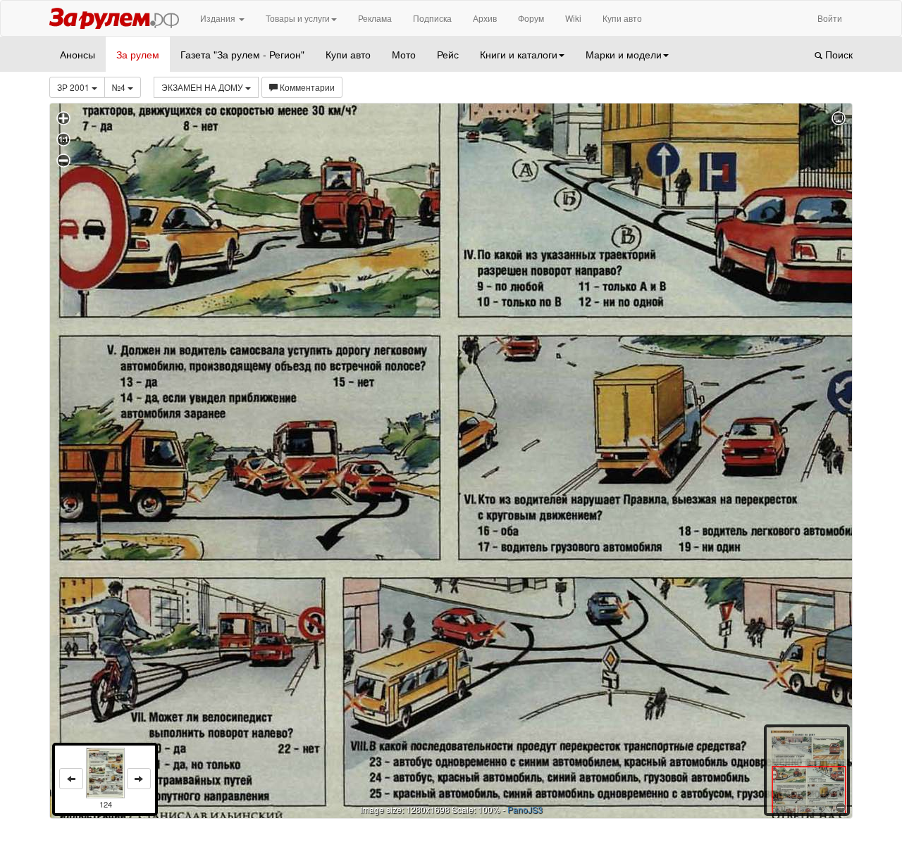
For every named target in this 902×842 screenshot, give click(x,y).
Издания (218, 18)
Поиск (837, 54)
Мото (404, 54)
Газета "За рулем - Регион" (242, 54)
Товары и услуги (298, 18)
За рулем (137, 54)
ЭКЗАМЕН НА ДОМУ (203, 87)
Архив (485, 18)
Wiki (573, 18)
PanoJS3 (525, 809)
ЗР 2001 (74, 87)
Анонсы (77, 54)
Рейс (448, 54)
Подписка (432, 18)
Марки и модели (624, 54)
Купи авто (622, 18)
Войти (829, 18)
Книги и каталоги (518, 54)
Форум (531, 18)
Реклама (375, 18)
